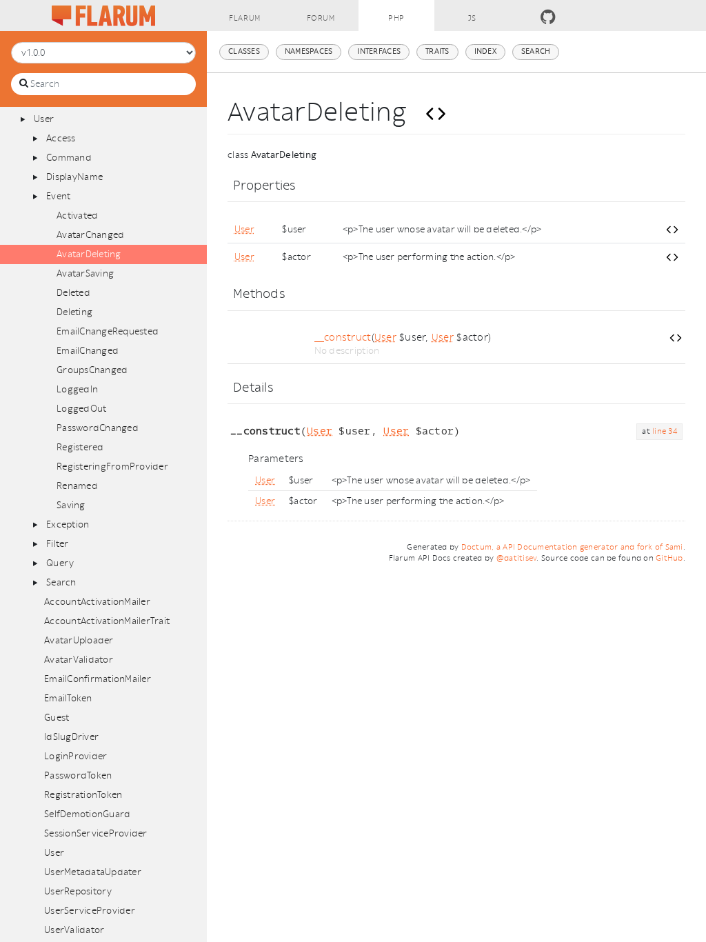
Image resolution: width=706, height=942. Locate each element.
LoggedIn (77, 389)
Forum (321, 18)
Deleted (73, 293)
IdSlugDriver (71, 737)
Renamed (77, 486)
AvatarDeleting (89, 254)
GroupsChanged (92, 370)
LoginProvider (75, 756)
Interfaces (379, 51)
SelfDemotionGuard (87, 814)
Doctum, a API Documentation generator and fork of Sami (572, 547)
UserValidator (74, 930)
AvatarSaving (85, 273)
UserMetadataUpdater (92, 872)
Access (61, 138)
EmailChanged (88, 350)
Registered (80, 447)
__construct (343, 337)
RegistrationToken (83, 795)
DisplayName (74, 177)
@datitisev (516, 558)
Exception (67, 524)
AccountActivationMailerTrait (107, 621)
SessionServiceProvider (96, 833)
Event (58, 196)
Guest (56, 717)
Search (61, 582)
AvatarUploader (79, 640)
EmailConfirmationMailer (97, 679)
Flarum (244, 18)
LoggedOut (81, 408)
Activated (77, 215)
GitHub (669, 558)
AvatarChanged (90, 235)
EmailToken (68, 698)
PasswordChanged (98, 428)
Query (60, 563)
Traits (437, 51)
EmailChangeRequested (108, 331)
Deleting (74, 312)
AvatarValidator (78, 659)
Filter (57, 544)
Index (485, 51)
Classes (244, 51)
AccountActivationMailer (97, 602)
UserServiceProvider (89, 910)
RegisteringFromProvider (112, 466)
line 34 (664, 431)
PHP (396, 18)
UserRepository (78, 891)
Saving (71, 505)
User (44, 119)
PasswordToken (78, 775)
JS (472, 18)
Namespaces (309, 51)
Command (69, 157)
